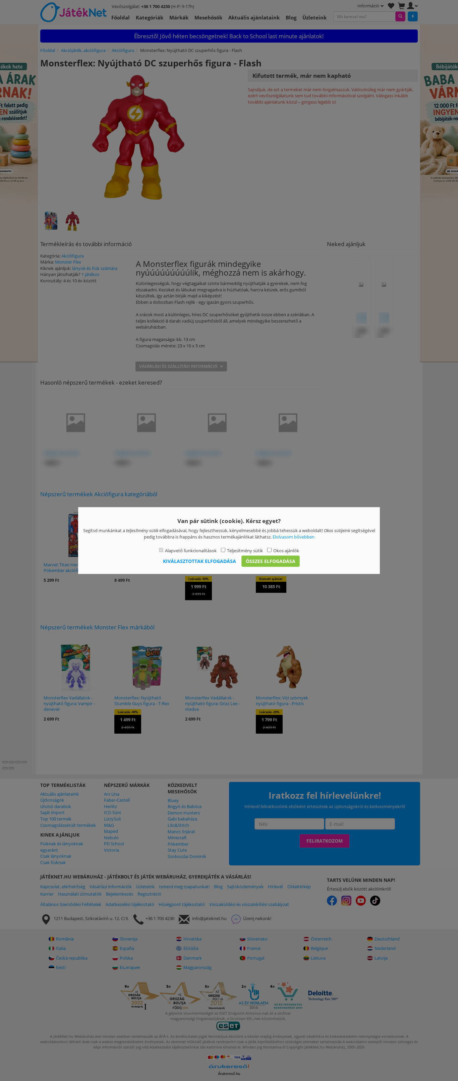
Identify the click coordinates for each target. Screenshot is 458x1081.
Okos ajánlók (286, 551)
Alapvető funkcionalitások (191, 551)
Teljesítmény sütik (245, 551)
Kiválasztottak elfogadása (199, 561)
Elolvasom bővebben (293, 536)
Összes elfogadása (270, 561)
